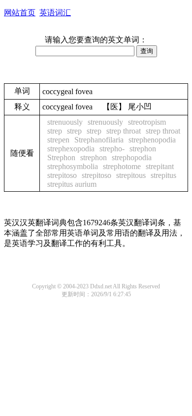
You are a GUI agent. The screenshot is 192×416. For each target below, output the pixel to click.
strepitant (160, 166)
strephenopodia (152, 140)
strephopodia (132, 157)
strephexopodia (71, 148)
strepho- (112, 148)
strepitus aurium (71, 184)
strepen (58, 140)
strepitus (163, 175)
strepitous (131, 175)
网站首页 (19, 12)
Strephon (61, 157)
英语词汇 (55, 12)
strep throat (123, 131)
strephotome (122, 166)
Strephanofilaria (99, 140)
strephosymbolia (72, 166)
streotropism (147, 122)
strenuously (65, 122)
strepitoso (62, 175)
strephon (142, 148)
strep (54, 131)
